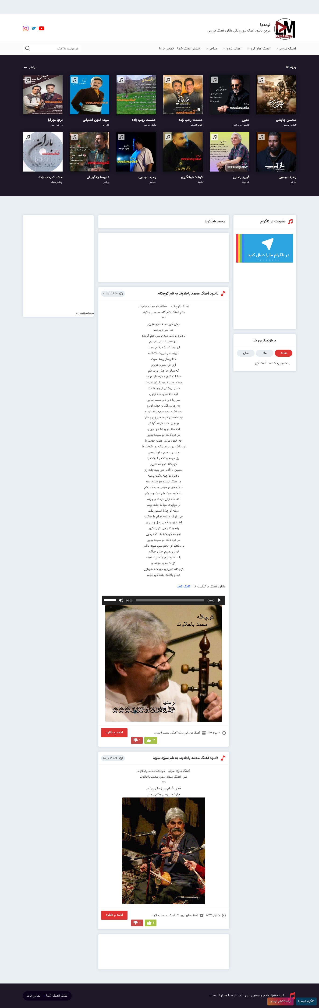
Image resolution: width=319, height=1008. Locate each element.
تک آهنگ (176, 733)
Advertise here (85, 314)
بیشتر (32, 67)
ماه (265, 353)
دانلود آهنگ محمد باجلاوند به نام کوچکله (188, 294)
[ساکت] (121, 600)
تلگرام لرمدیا (306, 1001)
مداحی (213, 48)
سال (246, 353)
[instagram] (25, 28)
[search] (27, 49)
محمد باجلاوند (161, 733)
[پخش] (219, 600)
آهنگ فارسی (287, 48)
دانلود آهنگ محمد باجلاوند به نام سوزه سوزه (186, 758)
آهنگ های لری (260, 48)
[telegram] (33, 28)
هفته (283, 353)
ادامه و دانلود (114, 732)
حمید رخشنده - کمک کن (271, 363)
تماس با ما (166, 48)
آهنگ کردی (234, 48)
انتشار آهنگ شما (188, 48)
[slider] (110, 600)
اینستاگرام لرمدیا (280, 1001)
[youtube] (41, 28)
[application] (164, 600)
